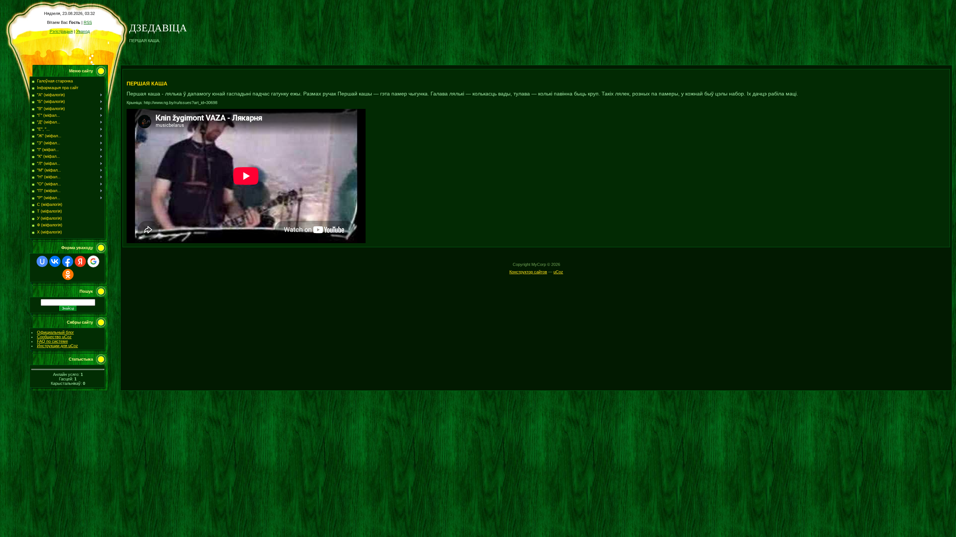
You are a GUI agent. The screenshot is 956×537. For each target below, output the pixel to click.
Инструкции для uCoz (57, 345)
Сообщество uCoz (54, 337)
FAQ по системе (52, 341)
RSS (88, 22)
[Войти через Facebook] (67, 261)
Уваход (83, 31)
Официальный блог (55, 332)
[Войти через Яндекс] (80, 261)
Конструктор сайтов (528, 272)
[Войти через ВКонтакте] (54, 261)
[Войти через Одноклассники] (68, 274)
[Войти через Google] (93, 261)
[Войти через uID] (42, 261)
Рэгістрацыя (61, 31)
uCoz (558, 272)
